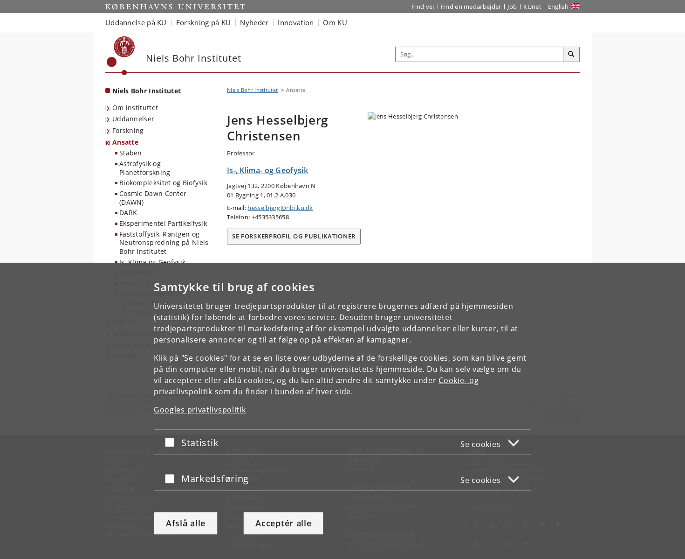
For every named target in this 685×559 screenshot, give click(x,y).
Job (512, 6)
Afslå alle (186, 523)
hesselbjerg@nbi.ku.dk (280, 207)
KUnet (532, 6)
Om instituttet (135, 107)
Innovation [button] (296, 22)
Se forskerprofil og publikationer (294, 236)
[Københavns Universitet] (121, 55)
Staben (130, 152)
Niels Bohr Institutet (146, 90)
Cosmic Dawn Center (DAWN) (152, 198)
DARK (128, 212)
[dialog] (342, 411)
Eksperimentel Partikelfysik (163, 223)
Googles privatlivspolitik (200, 410)
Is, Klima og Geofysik (152, 262)
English (558, 6)
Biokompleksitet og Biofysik (163, 182)
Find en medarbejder (471, 6)
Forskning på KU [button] (203, 22)
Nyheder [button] (254, 22)
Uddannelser (133, 118)
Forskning (128, 130)
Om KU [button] (335, 22)
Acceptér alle (283, 523)
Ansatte (125, 142)
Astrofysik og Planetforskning (145, 168)
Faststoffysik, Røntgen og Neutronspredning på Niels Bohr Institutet (164, 243)
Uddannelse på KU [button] (136, 22)
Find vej (422, 6)
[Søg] (571, 55)
